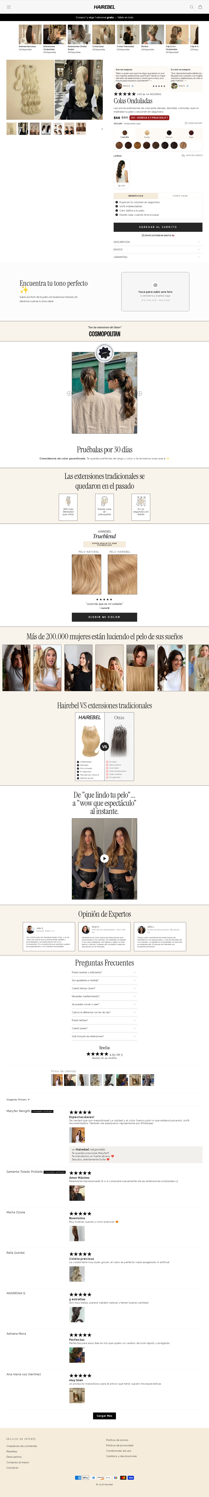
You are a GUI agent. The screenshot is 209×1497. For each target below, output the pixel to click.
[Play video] (104, 859)
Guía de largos (194, 155)
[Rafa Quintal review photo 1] (77, 1274)
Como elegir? (195, 123)
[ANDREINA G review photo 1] (77, 1314)
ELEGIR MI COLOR (104, 617)
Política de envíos (117, 1440)
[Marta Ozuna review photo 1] (77, 1233)
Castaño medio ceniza (156, 145)
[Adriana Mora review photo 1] (77, 1355)
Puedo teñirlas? (80, 1020)
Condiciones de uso (118, 1450)
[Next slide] (139, 393)
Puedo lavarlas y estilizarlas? (87, 972)
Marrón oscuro (165, 145)
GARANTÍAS (120, 257)
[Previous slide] (69, 393)
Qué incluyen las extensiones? (88, 1036)
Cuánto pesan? (80, 1028)
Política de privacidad (119, 1445)
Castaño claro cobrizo (119, 145)
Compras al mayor (18, 1462)
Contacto (13, 1467)
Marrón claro (146, 145)
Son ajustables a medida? (85, 980)
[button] (125, 94)
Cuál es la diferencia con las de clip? (91, 1012)
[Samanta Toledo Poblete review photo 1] (77, 1193)
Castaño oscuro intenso (174, 145)
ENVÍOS (118, 249)
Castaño (128, 145)
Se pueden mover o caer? (85, 1004)
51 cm (121, 185)
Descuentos (14, 1456)
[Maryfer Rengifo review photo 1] (77, 1135)
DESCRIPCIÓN (122, 242)
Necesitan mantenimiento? (86, 996)
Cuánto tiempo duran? (83, 988)
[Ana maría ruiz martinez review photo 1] (77, 1395)
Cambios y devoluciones (121, 1456)
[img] (80, 1113)
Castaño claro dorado (137, 145)
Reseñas (12, 1451)
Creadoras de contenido (22, 1446)
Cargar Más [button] (105, 1415)
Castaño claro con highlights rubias (183, 145)
